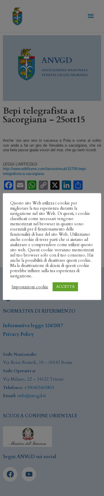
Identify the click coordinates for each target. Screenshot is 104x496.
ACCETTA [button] (65, 286)
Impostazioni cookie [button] (30, 287)
